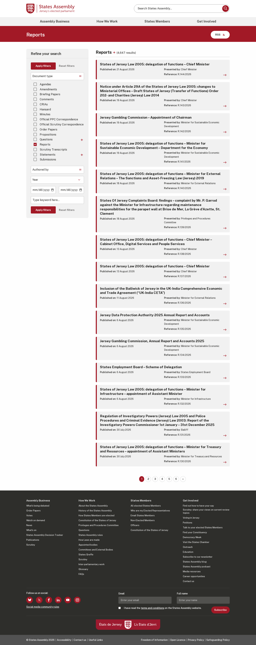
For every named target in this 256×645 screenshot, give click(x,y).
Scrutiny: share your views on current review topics (206, 511)
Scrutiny (30, 544)
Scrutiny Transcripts (53, 149)
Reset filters (67, 66)
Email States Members (143, 515)
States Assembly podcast (196, 566)
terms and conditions (152, 608)
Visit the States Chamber (196, 542)
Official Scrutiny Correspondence (62, 124)
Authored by (40, 169)
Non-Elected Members (143, 520)
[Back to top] (247, 633)
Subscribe (220, 610)
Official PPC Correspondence (59, 119)
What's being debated (37, 505)
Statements (47, 154)
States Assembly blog (195, 561)
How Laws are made (89, 540)
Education (188, 552)
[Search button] (225, 8)
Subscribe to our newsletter (197, 557)
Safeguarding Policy (218, 640)
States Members (157, 21)
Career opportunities (194, 576)
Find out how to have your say (198, 505)
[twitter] (39, 600)
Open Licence (177, 640)
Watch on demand (35, 520)
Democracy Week (192, 537)
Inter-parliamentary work (91, 564)
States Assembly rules (91, 535)
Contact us (188, 581)
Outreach (188, 547)
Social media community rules (42, 606)
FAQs (81, 574)
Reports (45, 144)
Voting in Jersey (191, 517)
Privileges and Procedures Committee (99, 525)
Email (121, 593)
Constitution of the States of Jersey (97, 520)
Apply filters (43, 66)
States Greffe (86, 554)
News (29, 525)
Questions (46, 139)
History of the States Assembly (95, 510)
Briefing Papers (50, 94)
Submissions (48, 159)
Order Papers (48, 129)
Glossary (83, 569)
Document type (42, 76)
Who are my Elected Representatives (150, 510)
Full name (182, 593)
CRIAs (44, 104)
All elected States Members (146, 505)
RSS (217, 34)
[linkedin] (58, 600)
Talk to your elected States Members (203, 527)
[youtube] (67, 600)
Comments (47, 99)
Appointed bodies (88, 544)
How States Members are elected (96, 515)
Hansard (45, 109)
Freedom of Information (154, 640)
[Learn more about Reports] (115, 52)
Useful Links (96, 640)
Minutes (45, 114)
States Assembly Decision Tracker (44, 535)
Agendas (45, 84)
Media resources (192, 571)
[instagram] (77, 600)
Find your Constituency (195, 532)
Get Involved (206, 21)
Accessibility (64, 640)
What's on (31, 530)
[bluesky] (29, 600)
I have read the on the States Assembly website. (162, 608)
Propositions (48, 134)
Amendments (48, 89)
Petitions (187, 522)
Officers (135, 525)
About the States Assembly (93, 505)
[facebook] (48, 600)
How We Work (107, 21)
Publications (32, 540)
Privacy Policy (196, 640)
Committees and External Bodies (96, 549)
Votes (29, 515)
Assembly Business (54, 21)
